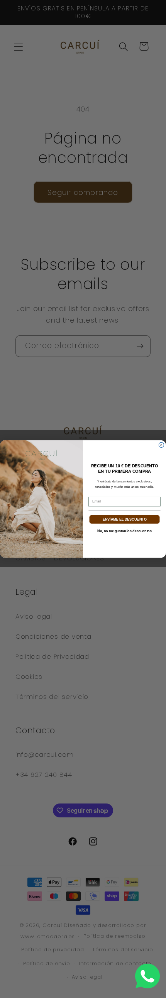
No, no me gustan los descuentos (124, 531)
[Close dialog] (161, 444)
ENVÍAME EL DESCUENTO (125, 519)
